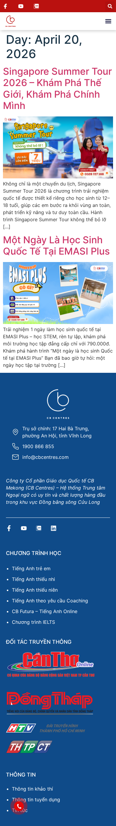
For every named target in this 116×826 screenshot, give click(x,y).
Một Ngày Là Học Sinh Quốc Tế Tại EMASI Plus (56, 245)
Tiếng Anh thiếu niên (35, 590)
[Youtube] (24, 528)
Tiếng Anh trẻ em (31, 568)
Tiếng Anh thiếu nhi (33, 579)
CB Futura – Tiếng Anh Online (44, 611)
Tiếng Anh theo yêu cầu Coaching (50, 601)
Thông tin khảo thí (32, 789)
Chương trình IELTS (33, 622)
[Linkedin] (54, 528)
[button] (110, 6)
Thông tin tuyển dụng (36, 799)
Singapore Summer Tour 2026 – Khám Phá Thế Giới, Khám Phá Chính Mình (57, 88)
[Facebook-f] (9, 528)
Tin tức (20, 810)
